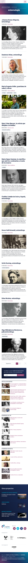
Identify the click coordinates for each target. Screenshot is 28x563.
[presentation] (14, 33)
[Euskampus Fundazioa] (21, 538)
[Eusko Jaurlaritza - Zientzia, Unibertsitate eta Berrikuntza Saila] (14, 547)
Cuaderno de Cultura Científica (9, 492)
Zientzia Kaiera (5, 502)
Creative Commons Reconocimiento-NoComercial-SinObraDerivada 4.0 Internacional (13, 559)
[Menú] (25, 1)
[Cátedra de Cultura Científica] (9, 538)
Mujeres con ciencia (8, 557)
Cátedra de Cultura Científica (12, 554)
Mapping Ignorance (6, 511)
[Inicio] (2, 1)
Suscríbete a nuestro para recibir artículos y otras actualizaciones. (14, 371)
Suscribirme (20, 375)
